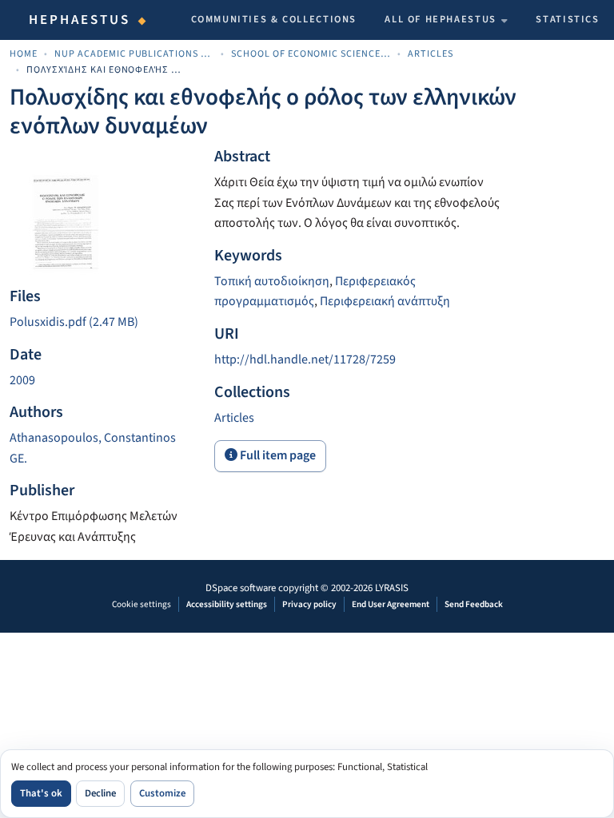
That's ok (41, 793)
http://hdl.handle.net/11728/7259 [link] (305, 359)
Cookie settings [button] (141, 604)
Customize (162, 793)
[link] (102, 322)
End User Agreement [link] (390, 604)
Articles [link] (430, 54)
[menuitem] (446, 20)
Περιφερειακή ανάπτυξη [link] (385, 301)
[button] (234, 418)
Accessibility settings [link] (226, 604)
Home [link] (24, 54)
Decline (100, 793)
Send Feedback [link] (474, 604)
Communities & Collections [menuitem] (274, 19)
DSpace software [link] (240, 588)
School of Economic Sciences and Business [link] (311, 54)
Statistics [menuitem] (567, 19)
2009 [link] (22, 380)
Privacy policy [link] (309, 604)
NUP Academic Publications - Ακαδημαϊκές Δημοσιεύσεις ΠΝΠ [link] (134, 54)
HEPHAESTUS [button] (80, 20)
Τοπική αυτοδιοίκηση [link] (271, 281)
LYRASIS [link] (392, 588)
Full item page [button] (276, 455)
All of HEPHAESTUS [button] (440, 19)
